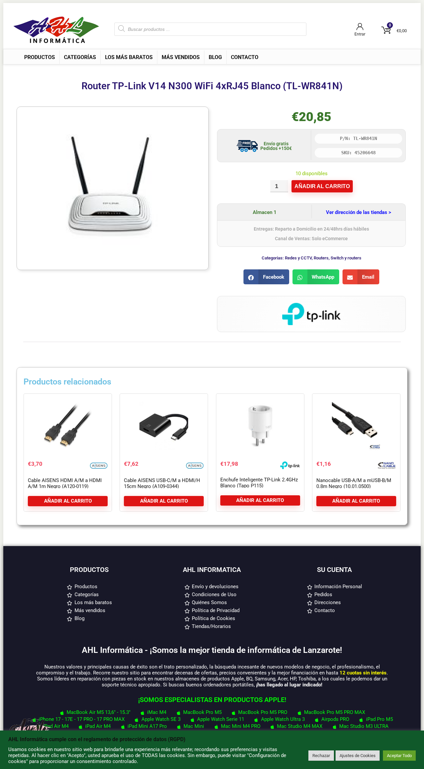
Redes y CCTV (298, 257)
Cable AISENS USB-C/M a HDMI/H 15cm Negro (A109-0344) (162, 483)
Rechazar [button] (321, 755)
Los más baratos (129, 57)
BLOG (215, 57)
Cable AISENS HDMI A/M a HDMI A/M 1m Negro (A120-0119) (65, 483)
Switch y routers (346, 257)
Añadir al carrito (322, 186)
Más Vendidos (181, 57)
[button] (266, 276)
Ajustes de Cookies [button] (358, 755)
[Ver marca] (311, 306)
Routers (321, 257)
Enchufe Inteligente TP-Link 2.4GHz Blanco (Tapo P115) (259, 483)
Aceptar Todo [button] (399, 755)
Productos (39, 57)
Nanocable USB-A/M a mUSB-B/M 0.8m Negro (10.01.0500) (353, 483)
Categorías (80, 57)
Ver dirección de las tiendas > (358, 212)
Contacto (244, 57)
